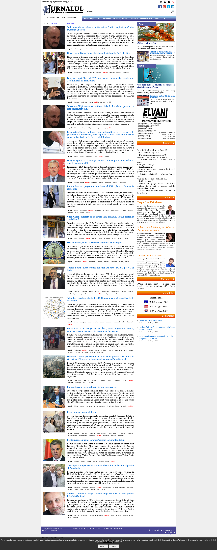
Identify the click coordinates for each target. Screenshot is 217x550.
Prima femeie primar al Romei (82, 412)
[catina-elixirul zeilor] (156, 41)
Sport (99, 18)
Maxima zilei (167, 279)
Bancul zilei (168, 143)
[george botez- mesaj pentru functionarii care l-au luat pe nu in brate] (54, 288)
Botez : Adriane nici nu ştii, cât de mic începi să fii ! (92, 387)
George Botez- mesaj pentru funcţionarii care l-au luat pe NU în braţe (100, 268)
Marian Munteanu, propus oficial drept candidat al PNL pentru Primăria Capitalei (100, 494)
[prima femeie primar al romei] (54, 433)
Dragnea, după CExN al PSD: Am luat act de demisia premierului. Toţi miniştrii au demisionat (100, 79)
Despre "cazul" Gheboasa (149, 202)
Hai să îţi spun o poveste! (149, 255)
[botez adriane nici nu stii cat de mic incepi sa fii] (54, 408)
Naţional (125, 18)
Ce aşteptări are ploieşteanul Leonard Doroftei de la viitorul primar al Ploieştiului (100, 466)
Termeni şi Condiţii (95, 528)
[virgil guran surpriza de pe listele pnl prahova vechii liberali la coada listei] (54, 237)
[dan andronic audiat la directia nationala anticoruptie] (54, 263)
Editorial (169, 197)
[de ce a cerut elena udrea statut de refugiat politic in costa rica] (54, 74)
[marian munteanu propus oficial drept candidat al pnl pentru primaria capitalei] (54, 514)
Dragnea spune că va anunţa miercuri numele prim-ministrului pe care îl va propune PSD (100, 161)
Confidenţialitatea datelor (114, 528)
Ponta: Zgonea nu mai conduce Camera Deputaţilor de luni (96, 440)
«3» (59, 23)
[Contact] (169, 2)
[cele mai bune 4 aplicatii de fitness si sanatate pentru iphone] (156, 82)
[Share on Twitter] (168, 8)
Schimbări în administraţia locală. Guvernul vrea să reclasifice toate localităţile (100, 299)
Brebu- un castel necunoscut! (151, 321)
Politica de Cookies (184, 540)
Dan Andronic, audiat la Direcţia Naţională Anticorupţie (94, 242)
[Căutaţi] (172, 12)
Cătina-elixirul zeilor (146, 43)
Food (157, 18)
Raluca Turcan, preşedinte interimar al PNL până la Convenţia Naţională (100, 187)
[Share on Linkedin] (172, 8)
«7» (72, 23)
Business (107, 18)
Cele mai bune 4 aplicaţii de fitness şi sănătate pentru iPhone (156, 86)
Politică (116, 18)
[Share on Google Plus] (164, 8)
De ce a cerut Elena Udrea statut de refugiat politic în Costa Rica (98, 53)
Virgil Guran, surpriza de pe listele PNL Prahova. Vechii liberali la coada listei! (100, 218)
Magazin (134, 18)
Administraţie (89, 18)
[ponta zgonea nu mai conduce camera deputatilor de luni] (54, 461)
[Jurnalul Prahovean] (161, 2)
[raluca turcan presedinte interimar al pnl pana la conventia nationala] (54, 207)
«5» (65, 23)
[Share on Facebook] (160, 8)
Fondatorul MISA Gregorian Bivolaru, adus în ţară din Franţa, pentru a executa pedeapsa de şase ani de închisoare (100, 329)
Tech (163, 18)
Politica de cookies (79, 528)
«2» (55, 23)
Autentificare (170, 532)
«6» (68, 23)
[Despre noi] (165, 2)
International (146, 18)
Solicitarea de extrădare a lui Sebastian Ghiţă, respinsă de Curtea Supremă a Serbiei (100, 28)
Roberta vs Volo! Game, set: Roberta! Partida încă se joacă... (155, 228)
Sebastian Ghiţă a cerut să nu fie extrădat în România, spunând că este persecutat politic (100, 107)
